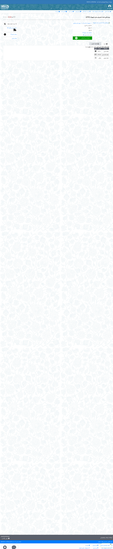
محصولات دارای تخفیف (84, 548)
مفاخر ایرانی (14, 38)
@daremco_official (5, 542)
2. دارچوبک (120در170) (87, 23)
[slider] (7, 17)
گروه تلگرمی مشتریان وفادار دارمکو (105, 542)
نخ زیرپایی (77, 11)
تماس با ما (63, 11)
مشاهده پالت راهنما (87, 33)
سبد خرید (70, 11)
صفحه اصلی (107, 11)
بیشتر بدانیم (14, 34)
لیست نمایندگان (86, 11)
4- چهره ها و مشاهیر (77, 23)
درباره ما (56, 11)
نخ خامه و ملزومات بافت (97, 11)
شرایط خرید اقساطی (85, 38)
